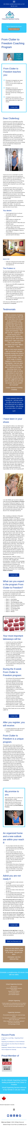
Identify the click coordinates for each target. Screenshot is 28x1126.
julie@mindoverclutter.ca (16, 4)
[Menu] (14, 1)
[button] (8, 1116)
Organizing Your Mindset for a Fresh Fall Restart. (13, 1041)
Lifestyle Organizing (14, 1000)
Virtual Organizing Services (14, 984)
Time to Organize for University (8, 1049)
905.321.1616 (14, 6)
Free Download (14, 29)
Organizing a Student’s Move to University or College (13, 1047)
